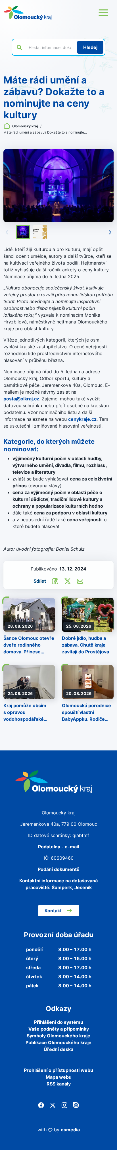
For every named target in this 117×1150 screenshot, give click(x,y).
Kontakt (53, 910)
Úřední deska (58, 1049)
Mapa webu (59, 1077)
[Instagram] (64, 1105)
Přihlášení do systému (58, 1022)
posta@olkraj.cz (21, 399)
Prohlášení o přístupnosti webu (58, 1070)
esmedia (70, 1129)
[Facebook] (41, 1105)
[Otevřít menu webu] (103, 13)
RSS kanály (59, 1084)
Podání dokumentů (59, 869)
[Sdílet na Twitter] (67, 580)
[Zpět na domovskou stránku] (27, 13)
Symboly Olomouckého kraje (58, 1036)
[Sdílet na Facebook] (55, 580)
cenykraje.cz (82, 419)
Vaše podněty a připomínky (58, 1029)
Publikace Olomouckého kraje (58, 1042)
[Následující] (110, 232)
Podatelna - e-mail (58, 846)
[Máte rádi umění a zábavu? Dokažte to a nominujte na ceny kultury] (58, 185)
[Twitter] (53, 1105)
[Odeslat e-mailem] (80, 580)
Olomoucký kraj (25, 126)
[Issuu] (76, 1105)
